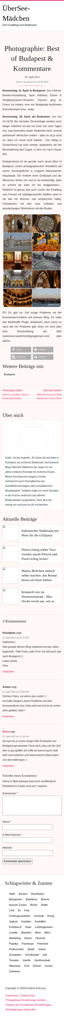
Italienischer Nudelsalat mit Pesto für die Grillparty (40, 533)
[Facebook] (28, 37)
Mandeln (26, 932)
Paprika (13, 943)
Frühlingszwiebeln (20, 916)
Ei (19, 910)
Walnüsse (15, 965)
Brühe (33, 905)
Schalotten (15, 954)
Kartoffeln (40, 921)
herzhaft (38, 916)
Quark (30, 949)
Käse (28, 927)
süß (45, 954)
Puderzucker (16, 949)
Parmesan (28, 943)
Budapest (9, 374)
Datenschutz (27, 995)
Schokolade (32, 954)
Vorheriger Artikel (15, 394)
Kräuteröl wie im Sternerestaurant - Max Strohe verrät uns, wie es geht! (37, 596)
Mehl (38, 932)
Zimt (26, 965)
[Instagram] (35, 37)
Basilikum (31, 899)
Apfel (12, 893)
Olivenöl (40, 938)
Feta (26, 910)
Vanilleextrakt (42, 960)
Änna (5, 731)
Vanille (27, 960)
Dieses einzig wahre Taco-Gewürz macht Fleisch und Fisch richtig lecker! (39, 554)
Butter (44, 905)
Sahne (42, 949)
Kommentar (10, 793)
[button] (21, 349)
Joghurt (13, 921)
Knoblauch (15, 927)
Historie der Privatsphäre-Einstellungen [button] (28, 1004)
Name (6, 821)
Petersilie (42, 943)
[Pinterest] (42, 37)
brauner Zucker (18, 905)
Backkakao (37, 893)
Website (7, 847)
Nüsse (28, 938)
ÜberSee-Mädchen (19, 15)
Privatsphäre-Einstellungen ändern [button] (26, 1000)
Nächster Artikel (49, 394)
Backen (23, 893)
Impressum (12, 995)
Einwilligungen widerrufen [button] (21, 1009)
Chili (11, 910)
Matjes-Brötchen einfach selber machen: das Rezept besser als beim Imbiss (39, 575)
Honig (50, 916)
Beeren (45, 899)
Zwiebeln (14, 971)
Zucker (49, 965)
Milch (47, 932)
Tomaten (14, 960)
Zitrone (37, 965)
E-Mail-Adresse (12, 834)
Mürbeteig (15, 938)
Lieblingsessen (44, 927)
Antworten (8, 671)
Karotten (26, 921)
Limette (13, 932)
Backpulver (15, 899)
